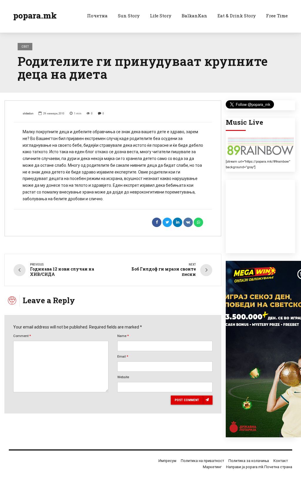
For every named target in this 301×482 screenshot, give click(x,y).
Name (123, 336)
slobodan (28, 113)
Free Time (277, 16)
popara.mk (35, 15)
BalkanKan (194, 16)
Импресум (167, 460)
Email (122, 356)
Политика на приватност (202, 460)
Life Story (160, 16)
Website (123, 377)
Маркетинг (212, 467)
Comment (22, 336)
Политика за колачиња (248, 460)
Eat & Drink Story (237, 16)
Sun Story (129, 16)
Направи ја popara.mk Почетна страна (259, 467)
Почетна (97, 16)
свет (25, 46)
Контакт (280, 460)
